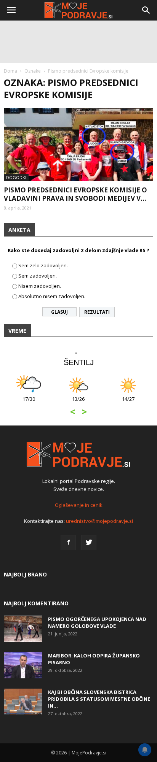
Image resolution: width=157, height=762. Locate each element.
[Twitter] (88, 542)
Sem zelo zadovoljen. (43, 265)
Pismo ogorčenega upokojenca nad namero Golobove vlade (97, 622)
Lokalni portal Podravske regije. (78, 481)
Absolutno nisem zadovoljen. (51, 296)
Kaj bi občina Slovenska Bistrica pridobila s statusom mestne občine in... (99, 699)
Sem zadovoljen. (37, 275)
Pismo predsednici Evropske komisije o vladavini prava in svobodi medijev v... (75, 194)
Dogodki (16, 177)
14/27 (128, 402)
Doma (10, 71)
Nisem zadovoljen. (39, 286)
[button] (146, 10)
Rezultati (97, 312)
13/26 (78, 402)
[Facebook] (68, 542)
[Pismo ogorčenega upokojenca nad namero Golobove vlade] (23, 629)
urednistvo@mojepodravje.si (99, 521)
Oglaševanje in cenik (79, 505)
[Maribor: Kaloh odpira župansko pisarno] (23, 665)
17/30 (28, 402)
